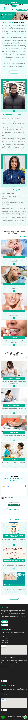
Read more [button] (4, 494)
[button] (12, 9)
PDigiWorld (14, 717)
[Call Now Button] (3, 717)
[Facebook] (12, 2)
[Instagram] (14, 2)
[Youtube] (16, 2)
